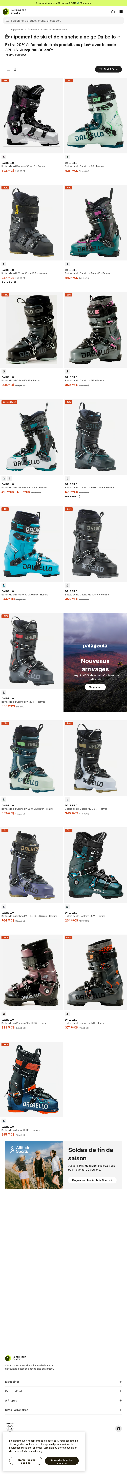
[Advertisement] (63, 1236)
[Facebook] (118, 1428)
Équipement (17, 29)
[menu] (121, 11)
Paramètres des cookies (26, 1461)
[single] (8, 69)
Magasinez (85, 3)
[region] (44, 1451)
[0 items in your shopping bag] (113, 11)
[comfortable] (15, 69)
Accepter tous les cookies (62, 1461)
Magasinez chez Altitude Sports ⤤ (92, 1180)
